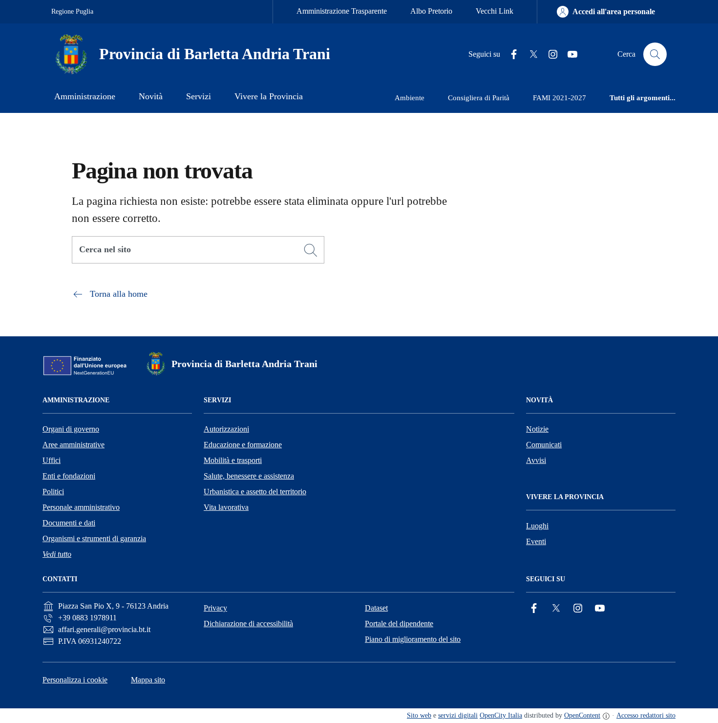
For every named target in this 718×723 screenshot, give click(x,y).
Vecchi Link (494, 11)
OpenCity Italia (501, 715)
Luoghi (537, 526)
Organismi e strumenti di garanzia (94, 538)
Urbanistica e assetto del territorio (255, 491)
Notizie (537, 429)
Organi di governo (70, 429)
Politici (53, 491)
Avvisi (536, 460)
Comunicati (544, 444)
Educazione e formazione (243, 444)
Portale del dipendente (399, 623)
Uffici (51, 460)
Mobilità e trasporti (233, 460)
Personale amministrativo (81, 507)
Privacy (215, 608)
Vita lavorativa (226, 507)
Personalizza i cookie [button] (74, 680)
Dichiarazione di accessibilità (248, 623)
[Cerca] (310, 250)
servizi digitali (458, 715)
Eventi (536, 541)
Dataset (376, 608)
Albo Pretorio (431, 11)
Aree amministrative (73, 444)
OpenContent (582, 715)
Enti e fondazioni (68, 476)
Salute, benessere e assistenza (249, 476)
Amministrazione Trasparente (341, 11)
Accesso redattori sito (646, 715)
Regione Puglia (72, 11)
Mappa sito (148, 680)
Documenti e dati (68, 523)
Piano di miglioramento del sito (413, 639)
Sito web (419, 715)
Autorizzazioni (226, 429)
